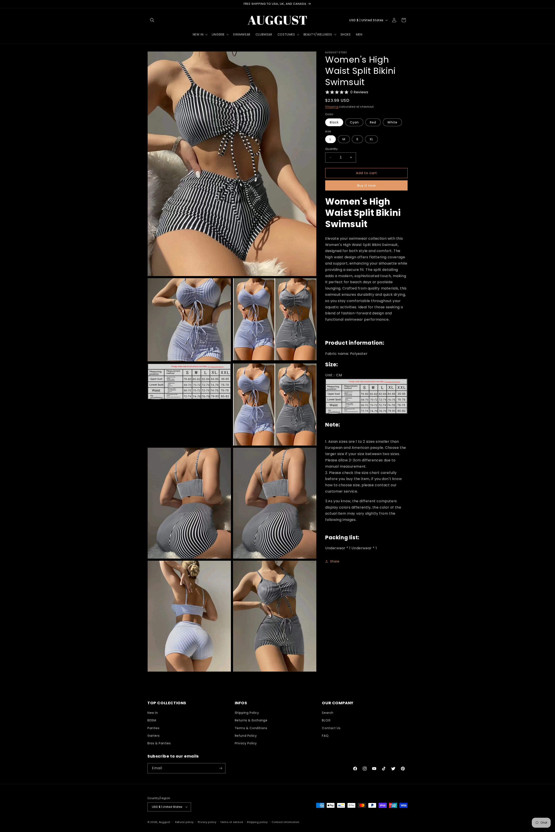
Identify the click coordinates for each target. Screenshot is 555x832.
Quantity (331, 149)
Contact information (285, 822)
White (392, 122)
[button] (152, 20)
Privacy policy (207, 822)
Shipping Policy (247, 713)
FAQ (325, 735)
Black (334, 122)
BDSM (151, 720)
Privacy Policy (246, 743)
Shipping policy (257, 822)
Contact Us (331, 728)
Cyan (354, 122)
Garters (153, 735)
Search (327, 713)
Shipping (331, 106)
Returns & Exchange (251, 720)
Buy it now (366, 185)
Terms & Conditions (251, 728)
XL (371, 139)
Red (373, 122)
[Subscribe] (220, 768)
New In (152, 713)
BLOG (326, 720)
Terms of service (231, 822)
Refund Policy (246, 735)
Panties (153, 728)
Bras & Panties (159, 743)
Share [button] (335, 561)
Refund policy (184, 822)
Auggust (165, 822)
